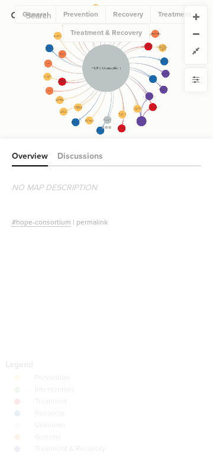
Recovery (128, 14)
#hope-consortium (41, 222)
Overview (30, 156)
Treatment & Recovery (106, 32)
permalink (92, 222)
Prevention (80, 14)
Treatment (174, 14)
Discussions (80, 156)
